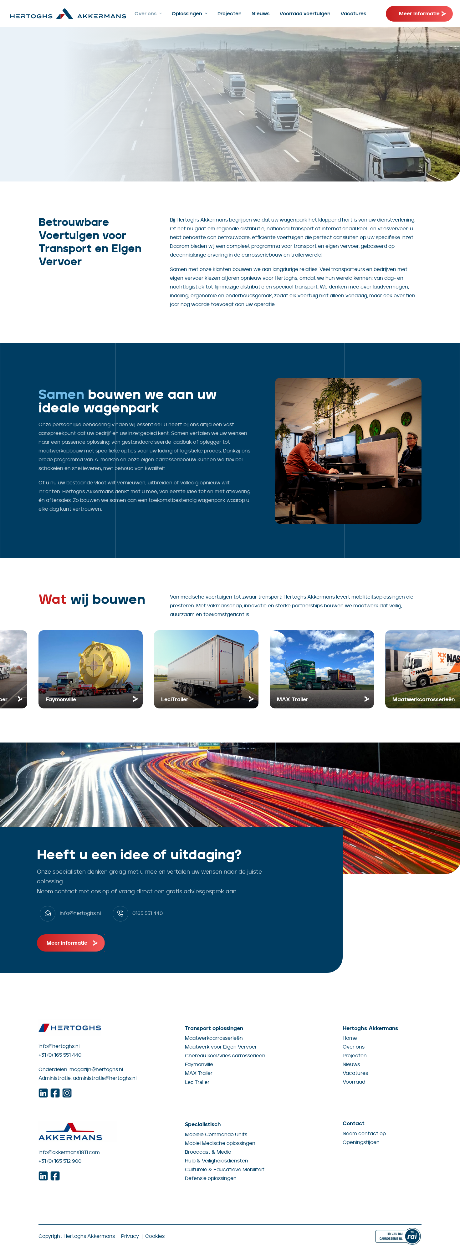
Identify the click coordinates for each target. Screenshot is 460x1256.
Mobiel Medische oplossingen (220, 1143)
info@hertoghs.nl (58, 1046)
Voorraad (354, 1082)
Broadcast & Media (208, 1152)
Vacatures (353, 14)
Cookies (155, 1236)
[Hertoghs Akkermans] (68, 13)
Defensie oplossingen (211, 1178)
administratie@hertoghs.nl (104, 1078)
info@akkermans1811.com (69, 1152)
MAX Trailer (198, 1073)
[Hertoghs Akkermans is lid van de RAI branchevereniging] (398, 1236)
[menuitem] (148, 13)
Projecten (229, 14)
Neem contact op (364, 1133)
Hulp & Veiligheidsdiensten (216, 1161)
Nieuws (260, 14)
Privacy (130, 1236)
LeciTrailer (197, 1082)
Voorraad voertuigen (304, 14)
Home (350, 1038)
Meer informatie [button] (67, 943)
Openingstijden (361, 1142)
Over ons (145, 14)
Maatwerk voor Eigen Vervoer (221, 1047)
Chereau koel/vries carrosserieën (225, 1056)
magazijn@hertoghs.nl (96, 1069)
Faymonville (199, 1064)
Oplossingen (187, 14)
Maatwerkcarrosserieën (214, 1038)
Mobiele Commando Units (216, 1134)
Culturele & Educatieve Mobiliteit (224, 1169)
